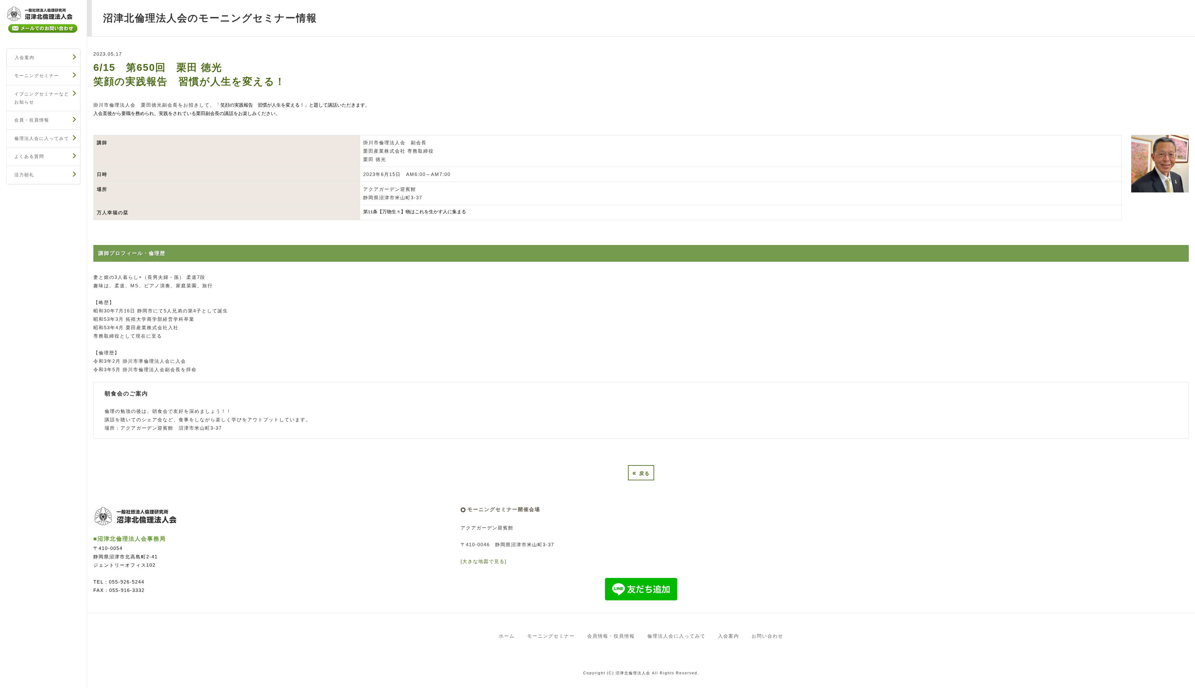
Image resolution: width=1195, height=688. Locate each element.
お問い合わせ (767, 636)
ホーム (507, 636)
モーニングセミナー (36, 75)
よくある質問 (29, 156)
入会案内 (25, 57)
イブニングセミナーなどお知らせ (41, 97)
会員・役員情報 (31, 120)
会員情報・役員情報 (611, 636)
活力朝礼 (24, 174)
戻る (641, 472)
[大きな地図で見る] (484, 561)
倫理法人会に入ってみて (41, 138)
